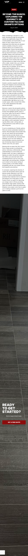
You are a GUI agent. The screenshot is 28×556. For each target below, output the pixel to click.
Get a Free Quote (14, 422)
